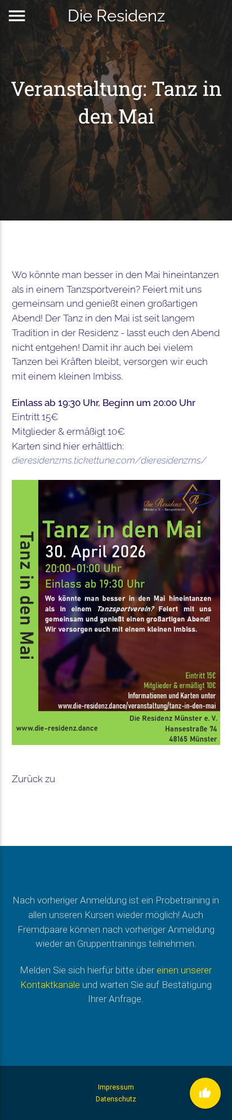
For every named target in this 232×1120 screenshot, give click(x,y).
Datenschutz (116, 1099)
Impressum (116, 1087)
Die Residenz (116, 15)
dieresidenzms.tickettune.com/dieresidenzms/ (109, 460)
